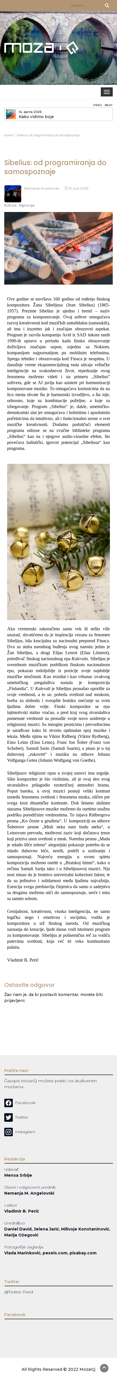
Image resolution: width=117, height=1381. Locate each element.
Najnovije (27, 205)
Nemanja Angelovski (41, 188)
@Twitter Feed (18, 1291)
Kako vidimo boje (36, 116)
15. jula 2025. (79, 188)
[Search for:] (90, 5)
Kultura (10, 205)
